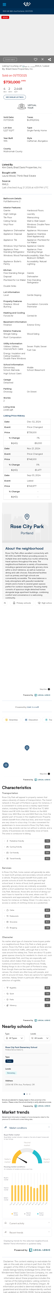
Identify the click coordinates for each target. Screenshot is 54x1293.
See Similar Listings (15, 97)
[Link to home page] (27, 4)
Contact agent (10, 59)
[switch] (35, 59)
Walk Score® (33, 707)
